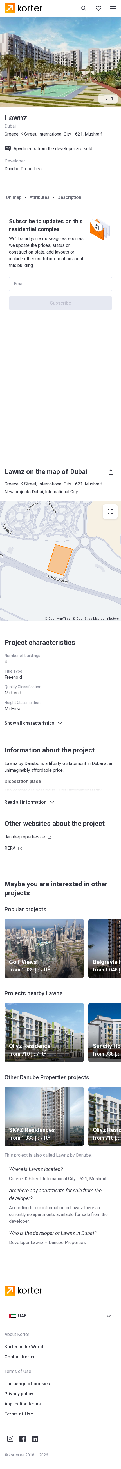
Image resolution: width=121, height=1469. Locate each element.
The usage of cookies (27, 1383)
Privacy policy (19, 1393)
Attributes (40, 197)
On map (14, 197)
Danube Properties (23, 168)
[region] (60, 561)
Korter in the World (24, 1346)
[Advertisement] (60, 389)
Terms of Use (19, 1414)
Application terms (23, 1404)
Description (69, 197)
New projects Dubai (24, 491)
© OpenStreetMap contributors (96, 618)
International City (61, 491)
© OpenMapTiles (57, 618)
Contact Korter (20, 1356)
